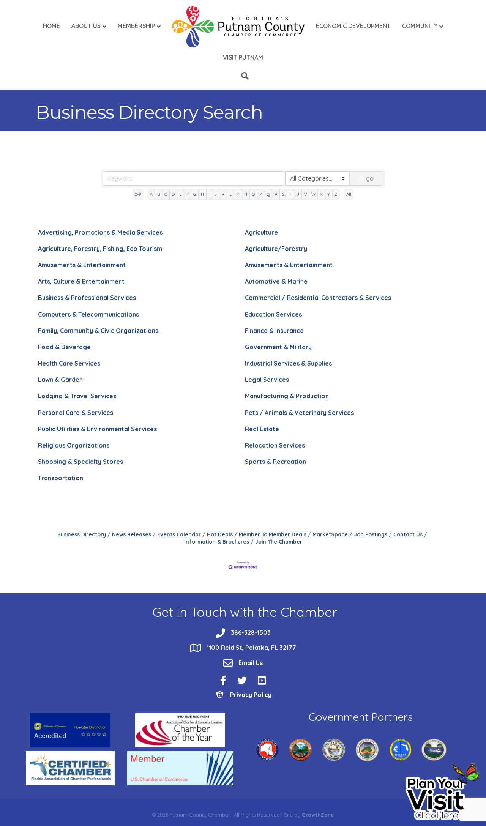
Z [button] (336, 194)
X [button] (321, 194)
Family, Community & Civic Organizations (98, 330)
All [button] (348, 194)
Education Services (273, 314)
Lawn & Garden (60, 379)
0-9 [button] (138, 194)
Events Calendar (179, 534)
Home (51, 26)
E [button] (180, 194)
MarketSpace (330, 534)
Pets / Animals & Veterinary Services (299, 412)
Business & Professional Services (87, 297)
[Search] (243, 76)
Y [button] (328, 194)
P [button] (260, 194)
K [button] (223, 194)
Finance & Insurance (274, 330)
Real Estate (262, 429)
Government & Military (278, 347)
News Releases (131, 534)
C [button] (165, 194)
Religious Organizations (73, 445)
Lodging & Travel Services (77, 396)
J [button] (215, 194)
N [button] (245, 194)
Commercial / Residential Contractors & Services (318, 297)
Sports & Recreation (275, 461)
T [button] (290, 194)
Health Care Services (69, 363)
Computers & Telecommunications (88, 314)
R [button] (276, 194)
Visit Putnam (243, 57)
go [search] (370, 178)
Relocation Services (275, 445)
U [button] (297, 194)
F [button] (187, 194)
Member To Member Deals (272, 534)
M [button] (238, 194)
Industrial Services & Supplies (288, 363)
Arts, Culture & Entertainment (81, 281)
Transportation (60, 478)
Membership (136, 26)
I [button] (209, 194)
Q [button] (268, 194)
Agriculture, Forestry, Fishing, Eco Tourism (100, 248)
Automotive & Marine (276, 281)
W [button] (313, 194)
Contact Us (408, 534)
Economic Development (353, 26)
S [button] (283, 194)
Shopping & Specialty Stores (80, 461)
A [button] (151, 194)
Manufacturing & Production (287, 396)
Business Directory (81, 534)
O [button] (253, 194)
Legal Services (267, 379)
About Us (86, 26)
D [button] (173, 194)
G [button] (194, 194)
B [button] (158, 194)
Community (419, 26)
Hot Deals (220, 534)
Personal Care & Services (75, 412)
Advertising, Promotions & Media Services (100, 232)
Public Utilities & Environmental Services (97, 429)
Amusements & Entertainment (82, 265)
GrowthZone (318, 815)
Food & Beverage (64, 347)
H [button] (202, 194)
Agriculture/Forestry (276, 248)
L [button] (230, 194)
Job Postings (370, 534)
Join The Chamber (278, 541)
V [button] (305, 194)
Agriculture (261, 232)
